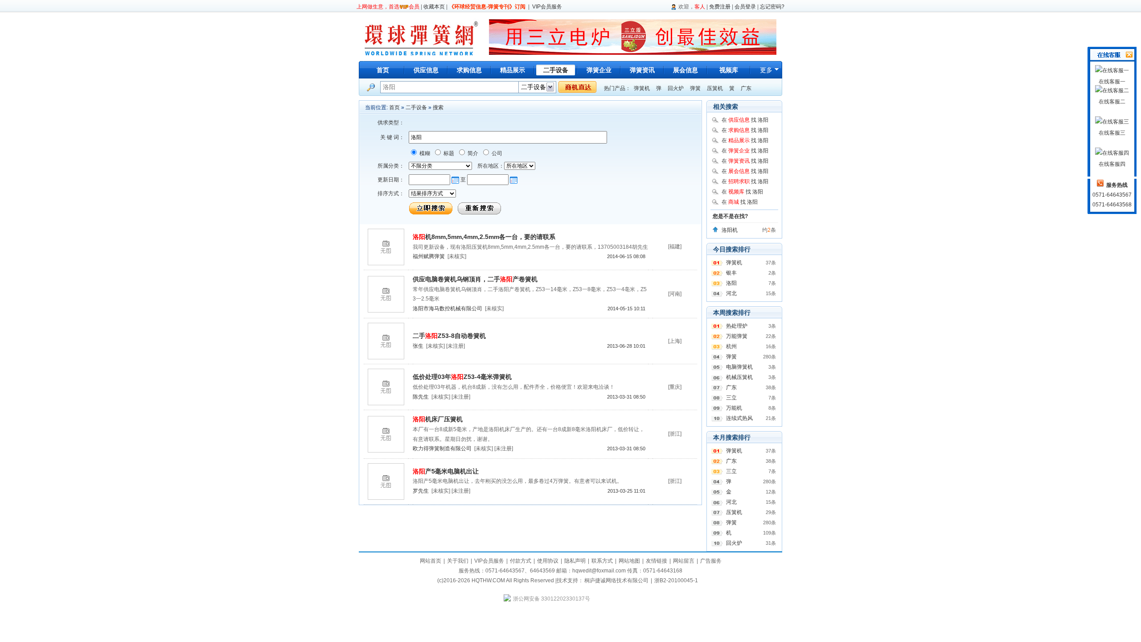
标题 (448, 153)
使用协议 (547, 561)
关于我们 (457, 561)
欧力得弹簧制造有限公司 (442, 448)
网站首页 (430, 561)
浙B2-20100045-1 (676, 580)
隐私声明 (575, 561)
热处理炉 (736, 326)
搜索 (438, 107)
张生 (418, 346)
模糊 (424, 153)
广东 (746, 88)
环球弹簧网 (420, 36)
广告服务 (711, 561)
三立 (731, 398)
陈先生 (421, 397)
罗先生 (421, 491)
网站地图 (629, 561)
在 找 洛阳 (745, 120)
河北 (731, 293)
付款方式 (520, 561)
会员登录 (745, 7)
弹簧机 (642, 88)
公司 (496, 153)
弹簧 (695, 88)
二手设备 (416, 107)
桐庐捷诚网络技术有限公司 (616, 580)
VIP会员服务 (547, 7)
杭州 (731, 346)
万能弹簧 (736, 336)
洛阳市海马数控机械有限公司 (447, 308)
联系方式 (602, 561)
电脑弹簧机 (739, 367)
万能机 (734, 408)
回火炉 (676, 88)
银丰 (731, 273)
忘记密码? (772, 7)
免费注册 (720, 7)
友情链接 (656, 561)
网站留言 (683, 561)
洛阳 (731, 283)
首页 (383, 70)
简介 (472, 153)
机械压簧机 (739, 377)
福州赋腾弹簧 (429, 256)
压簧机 (715, 88)
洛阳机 (730, 230)
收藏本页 (434, 7)
